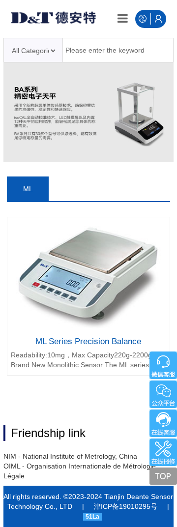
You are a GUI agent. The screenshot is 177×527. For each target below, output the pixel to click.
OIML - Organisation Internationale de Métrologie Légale (79, 471)
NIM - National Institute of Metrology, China (70, 456)
